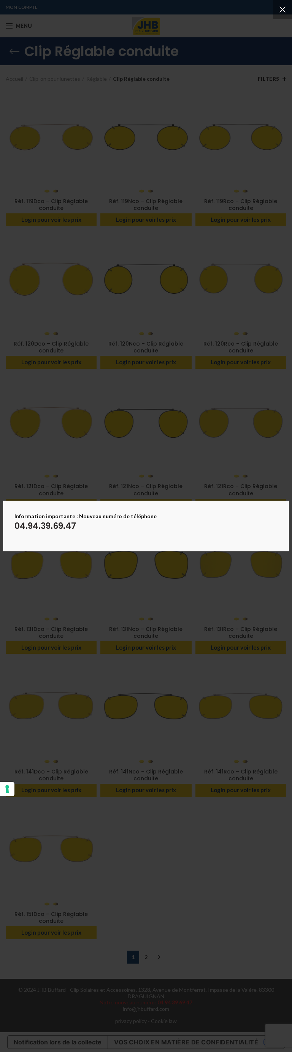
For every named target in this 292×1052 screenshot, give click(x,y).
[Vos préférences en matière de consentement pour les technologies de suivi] (7, 789)
